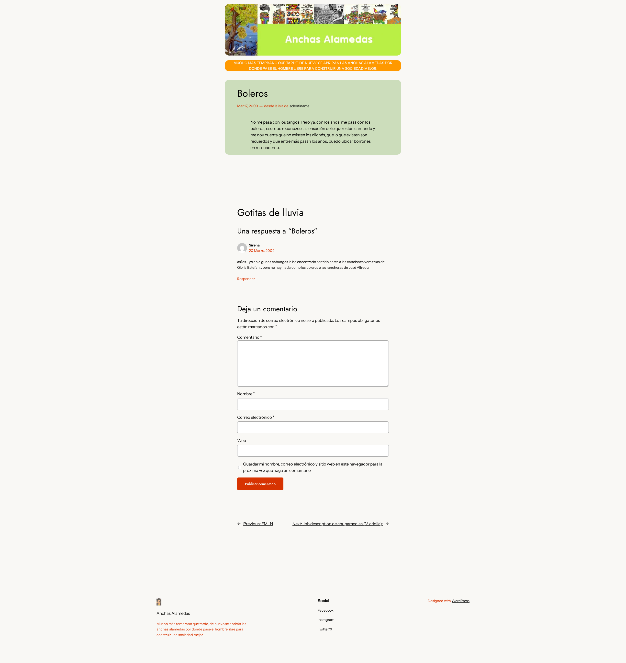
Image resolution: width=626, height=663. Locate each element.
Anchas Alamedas (173, 613)
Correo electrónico (255, 417)
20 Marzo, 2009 (262, 250)
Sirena (254, 245)
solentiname (299, 106)
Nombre (246, 393)
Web (241, 440)
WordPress (461, 601)
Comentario (249, 337)
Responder (246, 279)
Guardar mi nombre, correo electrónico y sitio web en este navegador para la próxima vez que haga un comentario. (312, 467)
